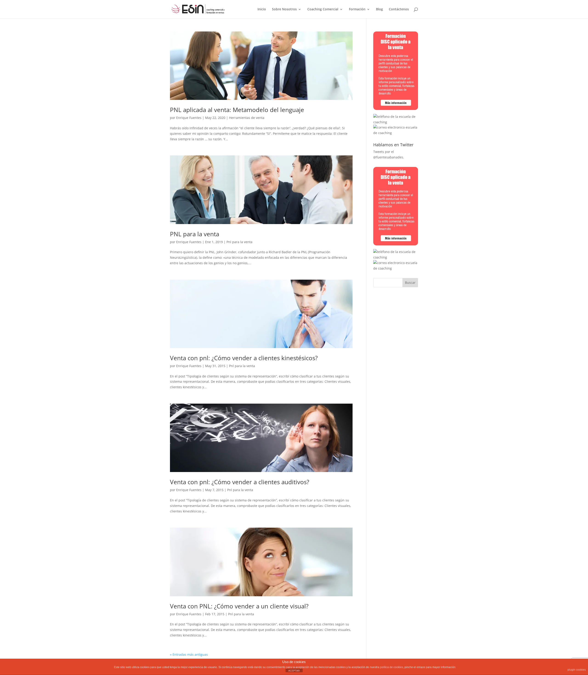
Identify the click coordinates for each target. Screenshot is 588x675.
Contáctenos (399, 9)
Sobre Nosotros (284, 9)
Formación (357, 9)
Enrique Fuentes (188, 117)
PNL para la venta (194, 234)
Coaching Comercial (322, 9)
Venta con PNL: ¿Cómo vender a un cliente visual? (239, 606)
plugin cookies (577, 669)
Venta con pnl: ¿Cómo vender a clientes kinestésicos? (244, 358)
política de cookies (391, 667)
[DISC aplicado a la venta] (395, 111)
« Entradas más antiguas (189, 654)
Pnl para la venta (239, 242)
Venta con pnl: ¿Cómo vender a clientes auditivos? (239, 482)
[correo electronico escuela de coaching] (395, 133)
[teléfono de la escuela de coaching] (395, 122)
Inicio (261, 9)
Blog (379, 9)
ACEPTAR (294, 670)
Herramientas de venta (246, 117)
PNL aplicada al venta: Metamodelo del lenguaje (237, 110)
